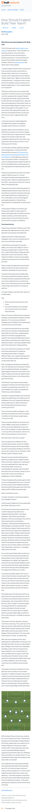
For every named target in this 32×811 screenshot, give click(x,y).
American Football (12, 10)
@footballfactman (6, 790)
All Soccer (5, 28)
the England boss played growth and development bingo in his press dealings (14, 154)
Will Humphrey (7, 32)
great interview (19, 62)
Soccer (3, 10)
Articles (14, 28)
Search (22, 10)
